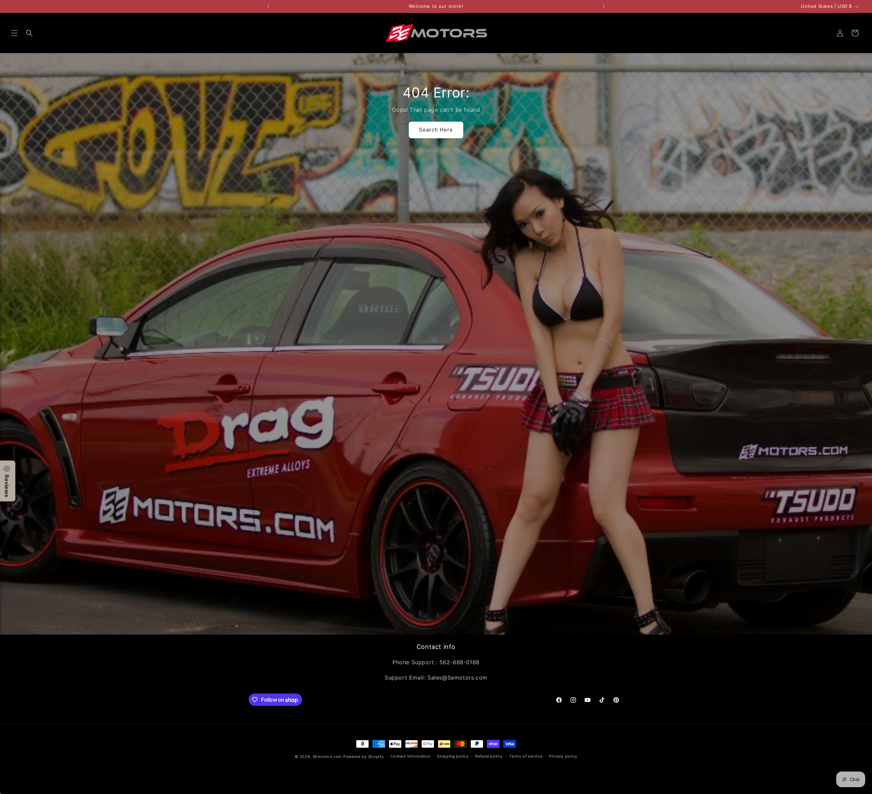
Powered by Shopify (363, 756)
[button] (14, 33)
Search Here (436, 129)
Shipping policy (453, 756)
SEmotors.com (327, 756)
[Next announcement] (603, 6)
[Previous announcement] (268, 6)
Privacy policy (563, 756)
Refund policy (488, 756)
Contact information (410, 756)
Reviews (7, 485)
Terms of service (525, 756)
